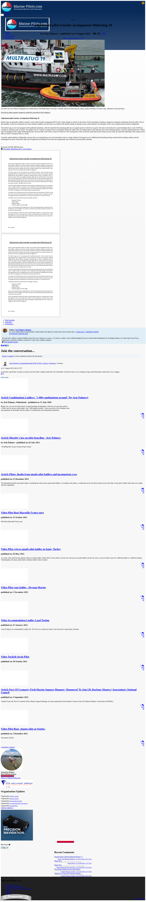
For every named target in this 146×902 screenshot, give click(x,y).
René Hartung (14, 363)
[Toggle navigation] (2, 15)
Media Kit (8, 893)
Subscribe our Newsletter (65, 842)
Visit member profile (11, 342)
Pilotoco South (14, 796)
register (10, 356)
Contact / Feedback (11, 885)
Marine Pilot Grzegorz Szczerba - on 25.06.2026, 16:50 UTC (74, 867)
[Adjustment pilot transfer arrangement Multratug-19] (53, 106)
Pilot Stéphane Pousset (8, 773)
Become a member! (7, 776)
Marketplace (9, 38)
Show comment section (71, 38)
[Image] (30, 233)
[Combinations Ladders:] (14, 393)
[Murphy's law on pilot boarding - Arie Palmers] (14, 433)
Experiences (9, 324)
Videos (7, 34)
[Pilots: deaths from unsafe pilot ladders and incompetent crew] (14, 470)
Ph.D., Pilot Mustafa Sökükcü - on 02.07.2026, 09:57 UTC (75, 859)
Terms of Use (27, 889)
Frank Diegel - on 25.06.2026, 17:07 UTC (80, 863)
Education (8, 322)
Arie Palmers (23, 330)
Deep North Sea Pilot (16, 801)
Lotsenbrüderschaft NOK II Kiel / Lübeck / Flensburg (37, 363)
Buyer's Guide (10, 36)
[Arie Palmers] (5, 330)
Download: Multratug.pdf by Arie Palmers (17, 149)
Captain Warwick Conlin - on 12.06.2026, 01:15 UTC (76, 871)
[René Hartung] (5, 365)
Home (7, 12)
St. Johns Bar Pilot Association (19, 803)
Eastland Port (14, 806)
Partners (8, 891)
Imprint (7, 889)
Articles (7, 32)
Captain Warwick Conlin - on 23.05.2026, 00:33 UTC (76, 876)
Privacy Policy (16, 889)
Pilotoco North (14, 798)
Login (4, 356)
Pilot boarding (10, 320)
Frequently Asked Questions (15, 887)
